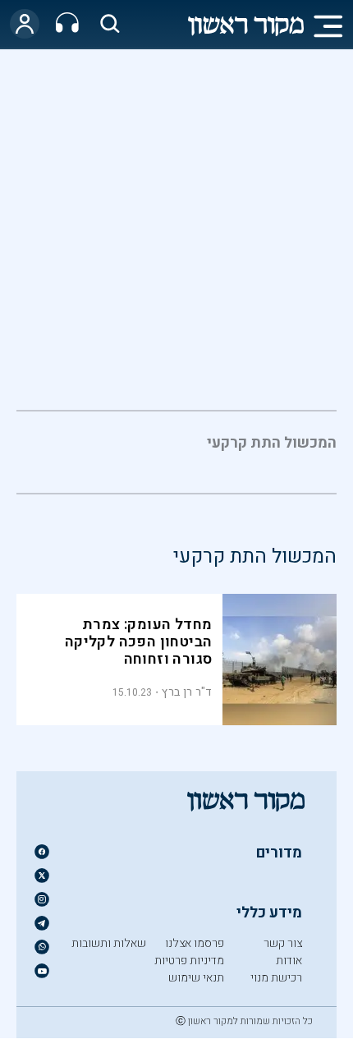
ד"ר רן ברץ (187, 692)
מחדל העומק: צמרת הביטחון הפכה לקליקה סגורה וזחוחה (139, 642)
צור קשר (283, 943)
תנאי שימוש (196, 977)
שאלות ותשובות (108, 943)
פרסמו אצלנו (194, 943)
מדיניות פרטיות (189, 960)
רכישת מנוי (276, 977)
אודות (289, 960)
